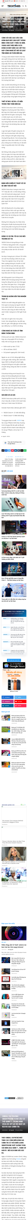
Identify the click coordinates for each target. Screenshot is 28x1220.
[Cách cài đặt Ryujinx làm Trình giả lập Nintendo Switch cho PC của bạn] (6, 996)
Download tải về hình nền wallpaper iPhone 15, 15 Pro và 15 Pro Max (18, 1005)
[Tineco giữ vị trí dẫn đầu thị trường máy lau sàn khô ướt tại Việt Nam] (14, 590)
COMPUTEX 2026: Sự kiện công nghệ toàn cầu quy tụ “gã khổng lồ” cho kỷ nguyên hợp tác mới (19, 1042)
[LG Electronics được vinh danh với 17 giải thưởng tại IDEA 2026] (14, 548)
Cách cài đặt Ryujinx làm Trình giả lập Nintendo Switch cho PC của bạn (18, 996)
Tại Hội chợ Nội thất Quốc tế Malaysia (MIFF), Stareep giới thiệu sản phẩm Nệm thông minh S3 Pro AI (20, 462)
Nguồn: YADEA (6, 436)
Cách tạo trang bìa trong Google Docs (18, 1022)
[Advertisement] (14, 790)
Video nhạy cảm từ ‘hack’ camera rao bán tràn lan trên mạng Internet (14, 946)
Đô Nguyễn (11, 30)
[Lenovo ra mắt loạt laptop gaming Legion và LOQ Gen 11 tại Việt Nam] (14, 527)
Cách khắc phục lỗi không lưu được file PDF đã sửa (19, 978)
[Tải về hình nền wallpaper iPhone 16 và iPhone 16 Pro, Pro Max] (6, 987)
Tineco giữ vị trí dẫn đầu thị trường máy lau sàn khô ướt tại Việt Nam (14, 600)
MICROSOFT (5, 639)
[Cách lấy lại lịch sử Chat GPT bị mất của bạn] (6, 971)
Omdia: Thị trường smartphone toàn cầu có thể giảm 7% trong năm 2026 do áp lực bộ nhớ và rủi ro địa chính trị (7, 462)
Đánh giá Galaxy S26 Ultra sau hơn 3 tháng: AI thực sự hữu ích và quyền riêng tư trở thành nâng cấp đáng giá (19, 718)
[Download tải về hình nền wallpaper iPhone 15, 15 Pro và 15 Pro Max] (6, 1006)
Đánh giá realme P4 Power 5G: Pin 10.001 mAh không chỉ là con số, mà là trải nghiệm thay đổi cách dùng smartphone (18, 766)
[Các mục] (3, 6)
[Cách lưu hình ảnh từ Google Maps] (6, 1015)
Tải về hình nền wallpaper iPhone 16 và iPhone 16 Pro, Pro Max (18, 987)
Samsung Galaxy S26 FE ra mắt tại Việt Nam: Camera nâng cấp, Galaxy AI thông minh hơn (13, 493)
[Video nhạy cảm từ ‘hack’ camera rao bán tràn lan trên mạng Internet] (14, 933)
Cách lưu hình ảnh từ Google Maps (18, 1014)
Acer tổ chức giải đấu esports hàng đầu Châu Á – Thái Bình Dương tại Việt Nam (13, 579)
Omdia (18, 1159)
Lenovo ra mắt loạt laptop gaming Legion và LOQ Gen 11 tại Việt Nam (13, 537)
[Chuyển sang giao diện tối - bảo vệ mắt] (23, 6)
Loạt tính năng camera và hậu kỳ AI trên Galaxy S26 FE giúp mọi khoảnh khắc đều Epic (13, 516)
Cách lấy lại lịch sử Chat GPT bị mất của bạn (19, 970)
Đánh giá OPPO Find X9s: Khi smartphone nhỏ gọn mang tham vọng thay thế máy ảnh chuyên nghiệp (19, 753)
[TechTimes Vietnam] (14, 5)
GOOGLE (5, 648)
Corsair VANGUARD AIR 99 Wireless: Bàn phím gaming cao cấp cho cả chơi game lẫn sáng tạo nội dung (19, 741)
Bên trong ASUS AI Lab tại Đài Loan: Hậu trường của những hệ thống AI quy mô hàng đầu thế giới (18, 960)
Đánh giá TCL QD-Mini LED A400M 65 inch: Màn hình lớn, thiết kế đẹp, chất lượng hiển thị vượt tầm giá (19, 730)
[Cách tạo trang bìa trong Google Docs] (6, 1023)
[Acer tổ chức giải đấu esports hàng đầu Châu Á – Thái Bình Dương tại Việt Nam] (14, 569)
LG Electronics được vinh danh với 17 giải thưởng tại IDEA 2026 (13, 558)
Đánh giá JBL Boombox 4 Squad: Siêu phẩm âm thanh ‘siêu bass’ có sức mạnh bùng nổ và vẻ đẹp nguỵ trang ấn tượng (19, 1054)
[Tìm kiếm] (25, 6)
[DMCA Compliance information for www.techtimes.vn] (20, 1098)
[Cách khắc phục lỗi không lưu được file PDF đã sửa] (6, 979)
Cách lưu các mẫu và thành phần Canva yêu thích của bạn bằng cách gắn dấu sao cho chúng (19, 1031)
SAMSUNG (5, 632)
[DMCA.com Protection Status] (9, 1098)
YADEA (19, 420)
